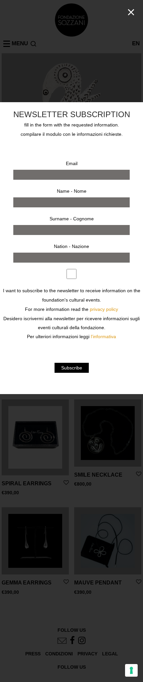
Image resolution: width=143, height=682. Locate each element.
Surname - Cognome (72, 218)
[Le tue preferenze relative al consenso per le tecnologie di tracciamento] (131, 670)
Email (71, 163)
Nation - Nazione (71, 246)
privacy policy (104, 309)
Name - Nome (71, 191)
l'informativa (103, 336)
